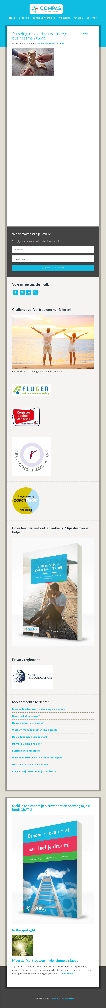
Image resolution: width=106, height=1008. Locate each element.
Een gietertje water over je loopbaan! (34, 771)
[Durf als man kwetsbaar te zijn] (53, 644)
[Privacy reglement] (32, 687)
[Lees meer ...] (68, 973)
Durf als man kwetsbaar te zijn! (30, 764)
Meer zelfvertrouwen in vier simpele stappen (38, 709)
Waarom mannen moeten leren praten (34, 729)
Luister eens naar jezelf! (26, 750)
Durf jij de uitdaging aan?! (27, 743)
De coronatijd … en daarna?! (28, 722)
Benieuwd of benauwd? (26, 716)
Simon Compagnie (53, 7)
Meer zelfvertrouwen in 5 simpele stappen (37, 757)
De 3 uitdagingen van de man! (29, 736)
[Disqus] (53, 119)
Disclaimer (57, 998)
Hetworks (69, 998)
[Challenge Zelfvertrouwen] (53, 367)
